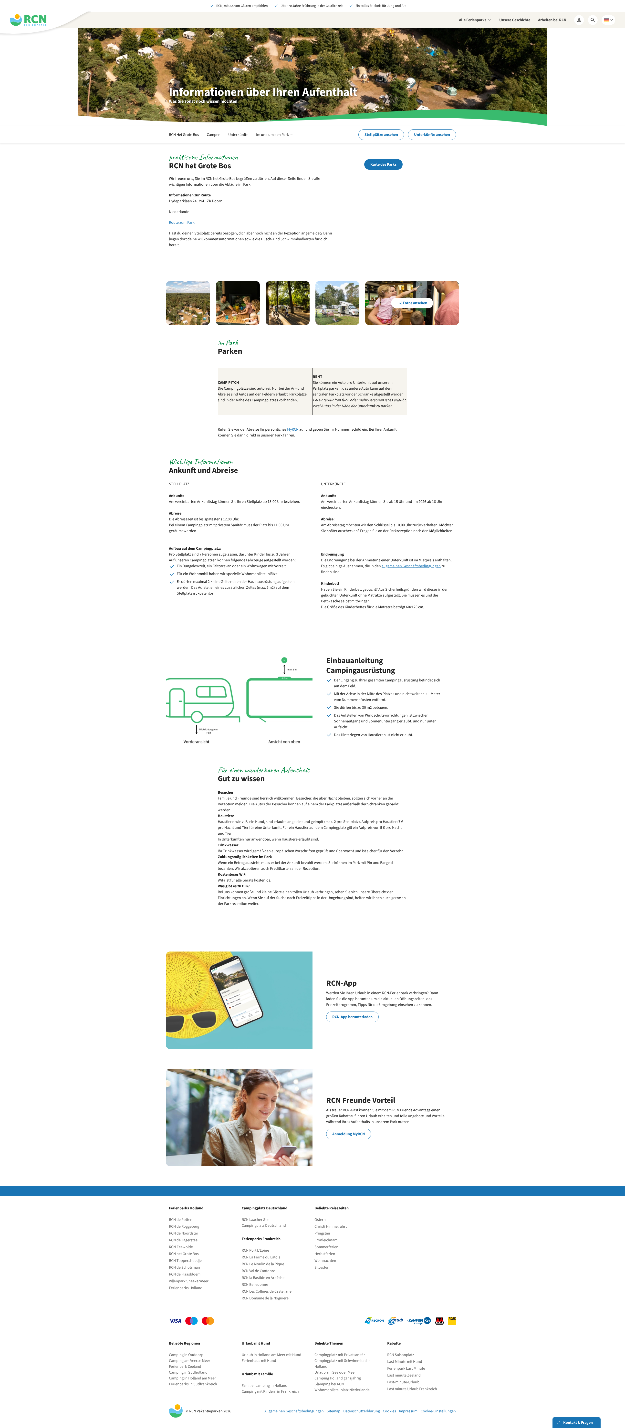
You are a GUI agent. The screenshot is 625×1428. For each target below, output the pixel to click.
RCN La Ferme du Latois (261, 1257)
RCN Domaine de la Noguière (265, 1298)
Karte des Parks (383, 164)
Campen (213, 134)
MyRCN (293, 429)
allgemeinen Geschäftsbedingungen (411, 566)
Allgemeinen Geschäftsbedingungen (294, 1411)
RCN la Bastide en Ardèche (263, 1277)
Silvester (321, 1267)
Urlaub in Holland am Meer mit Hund (271, 1354)
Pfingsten (322, 1233)
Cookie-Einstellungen (438, 1411)
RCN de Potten (180, 1219)
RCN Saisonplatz (400, 1354)
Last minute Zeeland (404, 1375)
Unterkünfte (238, 134)
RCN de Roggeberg (184, 1226)
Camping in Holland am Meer (192, 1378)
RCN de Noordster (183, 1233)
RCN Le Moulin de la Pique (263, 1264)
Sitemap (333, 1411)
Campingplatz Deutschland (264, 1225)
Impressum (408, 1411)
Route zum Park (182, 222)
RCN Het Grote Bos (184, 134)
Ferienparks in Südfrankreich (193, 1384)
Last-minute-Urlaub (403, 1382)
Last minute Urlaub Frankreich (412, 1389)
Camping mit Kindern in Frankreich (270, 1391)
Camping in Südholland (188, 1372)
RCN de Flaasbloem (184, 1274)
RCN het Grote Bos (184, 1253)
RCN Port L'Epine (255, 1250)
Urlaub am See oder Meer (335, 1372)
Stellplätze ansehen (381, 134)
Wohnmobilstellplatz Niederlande (342, 1390)
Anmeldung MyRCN (348, 1134)
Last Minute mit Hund (405, 1361)
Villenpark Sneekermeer (188, 1281)
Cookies (389, 1411)
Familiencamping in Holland (264, 1385)
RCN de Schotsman (184, 1267)
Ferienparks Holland (185, 1288)
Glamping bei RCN (329, 1384)
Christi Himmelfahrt (330, 1226)
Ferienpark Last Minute (406, 1368)
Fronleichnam (325, 1240)
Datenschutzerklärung (361, 1411)
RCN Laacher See (255, 1219)
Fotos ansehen (415, 303)
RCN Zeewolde (181, 1247)
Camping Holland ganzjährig (337, 1378)
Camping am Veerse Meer (189, 1360)
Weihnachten (325, 1260)
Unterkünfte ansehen (432, 134)
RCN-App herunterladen (352, 1017)
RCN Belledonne (255, 1284)
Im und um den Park (274, 137)
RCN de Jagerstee (183, 1240)
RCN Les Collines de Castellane (267, 1291)
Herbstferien (324, 1253)
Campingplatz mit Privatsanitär (339, 1354)
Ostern (320, 1219)
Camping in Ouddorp (186, 1354)
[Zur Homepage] (28, 20)
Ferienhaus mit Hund (259, 1360)
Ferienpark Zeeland (185, 1366)
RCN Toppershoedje (185, 1260)
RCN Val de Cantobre (258, 1271)
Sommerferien (326, 1247)
